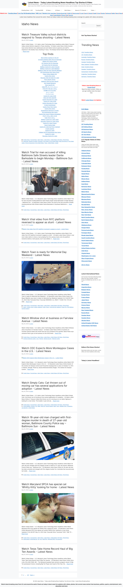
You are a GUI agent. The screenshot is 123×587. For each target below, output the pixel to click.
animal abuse (26, 539)
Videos (92, 10)
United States (51, 143)
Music (121, 13)
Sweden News (85, 315)
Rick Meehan (70, 307)
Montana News (86, 199)
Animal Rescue (33, 539)
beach (24, 307)
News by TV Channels (80, 10)
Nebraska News (86, 202)
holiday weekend (38, 307)
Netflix (113, 13)
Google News (33, 139)
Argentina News (86, 287)
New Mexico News (87, 212)
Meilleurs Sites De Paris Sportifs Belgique (50, 70)
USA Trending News (87, 52)
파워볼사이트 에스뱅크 (50, 90)
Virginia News (85, 253)
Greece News (85, 305)
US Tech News (85, 134)
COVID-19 (69, 13)
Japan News (85, 300)
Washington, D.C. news (88, 256)
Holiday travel (30, 307)
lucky (58, 406)
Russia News (85, 313)
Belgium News (85, 289)
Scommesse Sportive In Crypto (50, 110)
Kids (67, 15)
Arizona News (85, 153)
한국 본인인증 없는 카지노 (50, 88)
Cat (36, 406)
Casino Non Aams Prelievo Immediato (50, 114)
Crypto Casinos (49, 128)
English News (26, 139)
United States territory (88, 248)
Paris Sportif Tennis (49, 79)
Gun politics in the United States (51, 141)
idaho (54, 406)
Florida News (85, 168)
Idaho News (40, 139)
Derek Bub (25, 141)
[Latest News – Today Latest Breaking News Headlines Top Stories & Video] (24, 4)
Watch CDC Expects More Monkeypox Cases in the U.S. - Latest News (48, 350)
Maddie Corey (63, 406)
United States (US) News (56, 139)
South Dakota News (87, 240)
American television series (29, 338)
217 (28, 575)
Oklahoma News (86, 225)
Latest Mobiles (57, 15)
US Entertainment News (88, 137)
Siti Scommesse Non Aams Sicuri (49, 72)
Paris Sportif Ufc (50, 85)
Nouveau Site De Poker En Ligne (50, 78)
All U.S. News (85, 265)
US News (48, 10)
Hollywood (108, 13)
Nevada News (85, 204)
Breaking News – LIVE (27, 10)
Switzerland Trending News (89, 71)
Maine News (85, 191)
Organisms (69, 406)
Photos (63, 15)
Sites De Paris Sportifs (49, 97)
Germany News (86, 302)
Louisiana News (86, 189)
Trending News (12, 13)
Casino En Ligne (49, 130)
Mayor (47, 307)
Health (94, 13)
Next (32, 575)
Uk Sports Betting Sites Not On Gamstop (49, 59)
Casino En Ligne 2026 (50, 96)
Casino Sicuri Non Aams (50, 107)
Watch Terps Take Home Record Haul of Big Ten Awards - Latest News (47, 550)
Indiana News (85, 181)
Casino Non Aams (50, 76)
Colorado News (86, 163)
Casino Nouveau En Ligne (49, 99)
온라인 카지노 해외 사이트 (50, 116)
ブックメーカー (50, 94)
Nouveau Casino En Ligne (49, 136)
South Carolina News (87, 238)
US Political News (86, 127)
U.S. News (84, 109)
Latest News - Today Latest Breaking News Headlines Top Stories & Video (60, 2)
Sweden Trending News (88, 69)
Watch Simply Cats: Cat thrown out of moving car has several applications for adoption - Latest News (44, 385)
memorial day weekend (55, 307)
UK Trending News (86, 54)
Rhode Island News (87, 235)
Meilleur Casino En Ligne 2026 (50, 119)
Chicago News (85, 161)
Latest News (53, 13)
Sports (86, 13)
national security (47, 338)
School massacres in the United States (34, 143)
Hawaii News (85, 173)
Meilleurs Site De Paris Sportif (49, 81)
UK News (57, 10)
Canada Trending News (88, 62)
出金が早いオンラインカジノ (50, 87)
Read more (26, 51)
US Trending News (87, 124)
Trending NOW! (39, 10)
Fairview (41, 338)
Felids (39, 406)
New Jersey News (87, 209)
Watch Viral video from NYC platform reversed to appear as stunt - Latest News (46, 221)
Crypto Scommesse (49, 105)
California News (86, 158)
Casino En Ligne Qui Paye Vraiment (50, 127)
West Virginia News (87, 258)
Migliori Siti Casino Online (50, 61)
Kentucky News (86, 186)
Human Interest (49, 406)
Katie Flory (44, 539)
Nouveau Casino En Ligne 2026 (50, 121)
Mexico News (85, 307)
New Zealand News (87, 310)
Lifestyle (90, 13)
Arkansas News (86, 155)
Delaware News (86, 166)
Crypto (82, 13)
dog (41, 539)
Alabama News (86, 150)
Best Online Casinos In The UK (50, 57)
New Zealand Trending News (89, 64)
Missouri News (86, 197)
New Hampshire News (88, 207)
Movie (117, 13)
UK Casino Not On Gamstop (50, 65)
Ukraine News (85, 320)
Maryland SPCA (51, 539)
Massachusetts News (88, 194)
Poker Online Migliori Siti (50, 74)
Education (40, 141)
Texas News (85, 245)
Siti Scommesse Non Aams (50, 112)
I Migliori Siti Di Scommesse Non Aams (50, 132)
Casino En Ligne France (50, 123)
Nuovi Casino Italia (49, 125)
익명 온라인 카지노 (50, 118)
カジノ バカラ (50, 92)
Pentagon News (86, 233)
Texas (45, 143)
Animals (33, 406)
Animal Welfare (26, 406)
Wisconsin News (86, 261)
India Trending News (87, 67)
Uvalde (56, 143)
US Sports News (86, 132)
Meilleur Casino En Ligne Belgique (49, 68)
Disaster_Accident (33, 141)
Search (83, 23)
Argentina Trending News (88, 74)
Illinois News (85, 179)
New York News (86, 215)
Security (71, 15)
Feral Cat (43, 406)
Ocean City (64, 307)
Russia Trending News (87, 59)
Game (51, 15)
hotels (44, 307)
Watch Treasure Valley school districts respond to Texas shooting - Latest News (46, 36)
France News (85, 297)
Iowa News (84, 184)
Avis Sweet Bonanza (50, 83)
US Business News (87, 129)
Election (103, 13)
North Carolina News (87, 217)
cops (37, 338)
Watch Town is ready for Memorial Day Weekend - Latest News (44, 253)
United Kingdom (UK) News (89, 323)
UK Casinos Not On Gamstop (49, 63)
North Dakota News (87, 220)
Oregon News (85, 227)
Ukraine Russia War (62, 13)
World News (67, 10)
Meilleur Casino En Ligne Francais (49, 67)
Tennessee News (86, 243)
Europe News (85, 295)
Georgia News (85, 171)
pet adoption (25, 407)
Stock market (76, 13)
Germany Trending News (88, 76)
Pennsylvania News (87, 230)
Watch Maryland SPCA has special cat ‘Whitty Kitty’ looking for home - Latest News (48, 486)
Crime (98, 13)
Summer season (25, 308)
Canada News (85, 292)
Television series (56, 338)
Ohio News (84, 222)
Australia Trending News (88, 57)
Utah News (84, 250)
